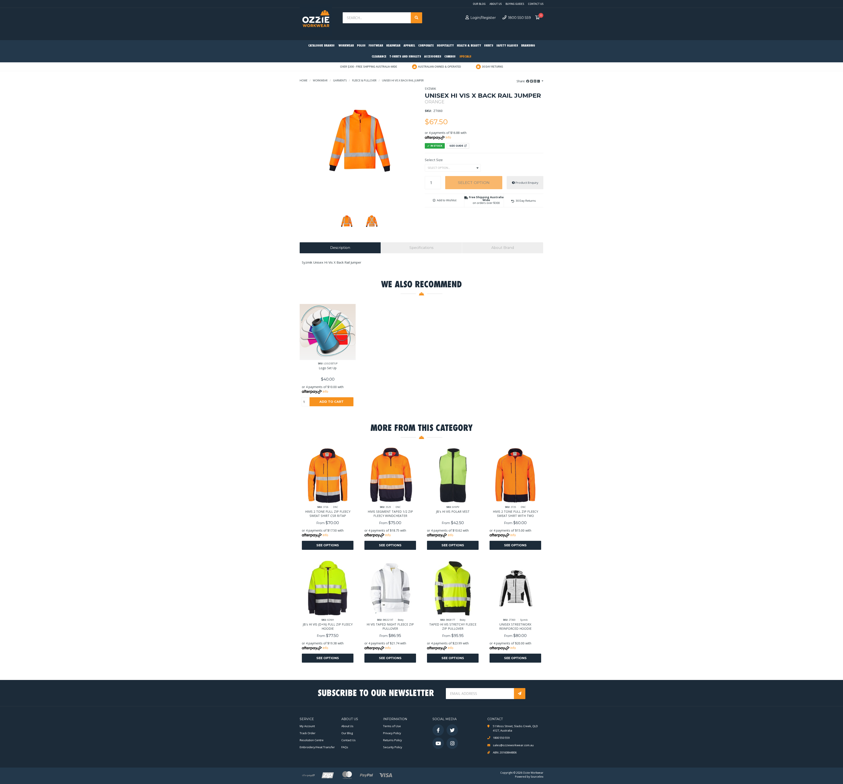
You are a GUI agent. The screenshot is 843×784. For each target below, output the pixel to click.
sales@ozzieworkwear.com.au (513, 745)
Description (340, 248)
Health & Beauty (469, 45)
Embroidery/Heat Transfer (317, 747)
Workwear (346, 45)
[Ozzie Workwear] (316, 20)
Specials (465, 56)
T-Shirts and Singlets (405, 56)
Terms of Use (392, 726)
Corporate (426, 45)
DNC (335, 507)
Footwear (376, 45)
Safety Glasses (507, 45)
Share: (521, 81)
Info (448, 137)
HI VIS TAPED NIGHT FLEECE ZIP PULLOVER (390, 626)
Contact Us (535, 4)
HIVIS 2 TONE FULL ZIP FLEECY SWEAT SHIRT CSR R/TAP (327, 513)
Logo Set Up (328, 368)
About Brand (502, 248)
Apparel (409, 45)
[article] (327, 358)
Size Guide (456, 145)
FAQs (344, 747)
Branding (528, 45)
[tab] (340, 247)
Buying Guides (515, 4)
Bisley (400, 619)
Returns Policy (392, 740)
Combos (450, 56)
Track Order (307, 733)
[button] (444, 200)
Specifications (421, 248)
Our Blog (479, 4)
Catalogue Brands (321, 45)
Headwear (393, 45)
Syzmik (430, 88)
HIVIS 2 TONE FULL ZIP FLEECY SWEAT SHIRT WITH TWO (515, 513)
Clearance (379, 56)
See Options (327, 545)
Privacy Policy (392, 733)
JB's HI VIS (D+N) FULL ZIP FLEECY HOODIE (328, 626)
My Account (307, 726)
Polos (361, 45)
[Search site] (416, 17)
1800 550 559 (519, 18)
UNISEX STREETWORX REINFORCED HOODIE (515, 626)
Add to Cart (331, 402)
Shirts (488, 45)
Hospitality (445, 45)
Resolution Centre (312, 740)
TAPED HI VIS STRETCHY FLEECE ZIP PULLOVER (452, 626)
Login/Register (483, 18)
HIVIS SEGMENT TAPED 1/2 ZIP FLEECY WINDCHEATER (390, 513)
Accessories (432, 56)
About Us (496, 4)
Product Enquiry (526, 182)
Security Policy (392, 747)
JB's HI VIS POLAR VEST (453, 511)
